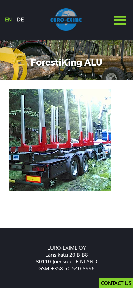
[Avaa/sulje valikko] (120, 21)
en (8, 19)
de (20, 19)
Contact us (116, 282)
